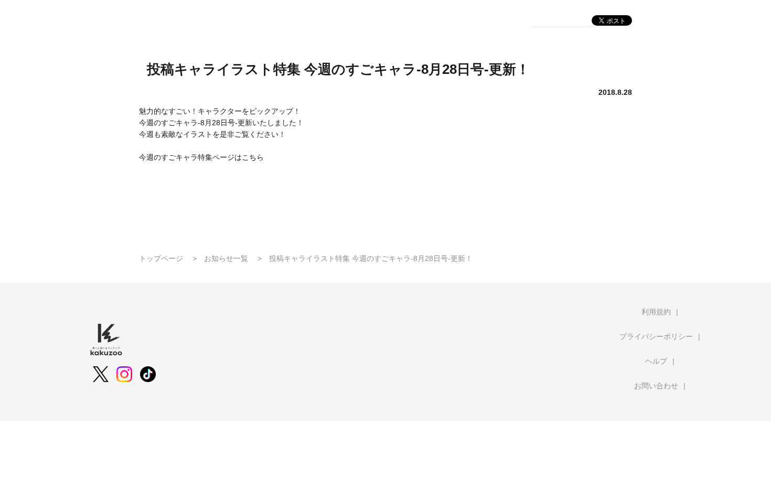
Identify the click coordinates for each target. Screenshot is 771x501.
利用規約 (656, 312)
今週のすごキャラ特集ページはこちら (201, 157)
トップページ (161, 258)
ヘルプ (656, 361)
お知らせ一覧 (226, 258)
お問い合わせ (656, 386)
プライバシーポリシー (656, 336)
